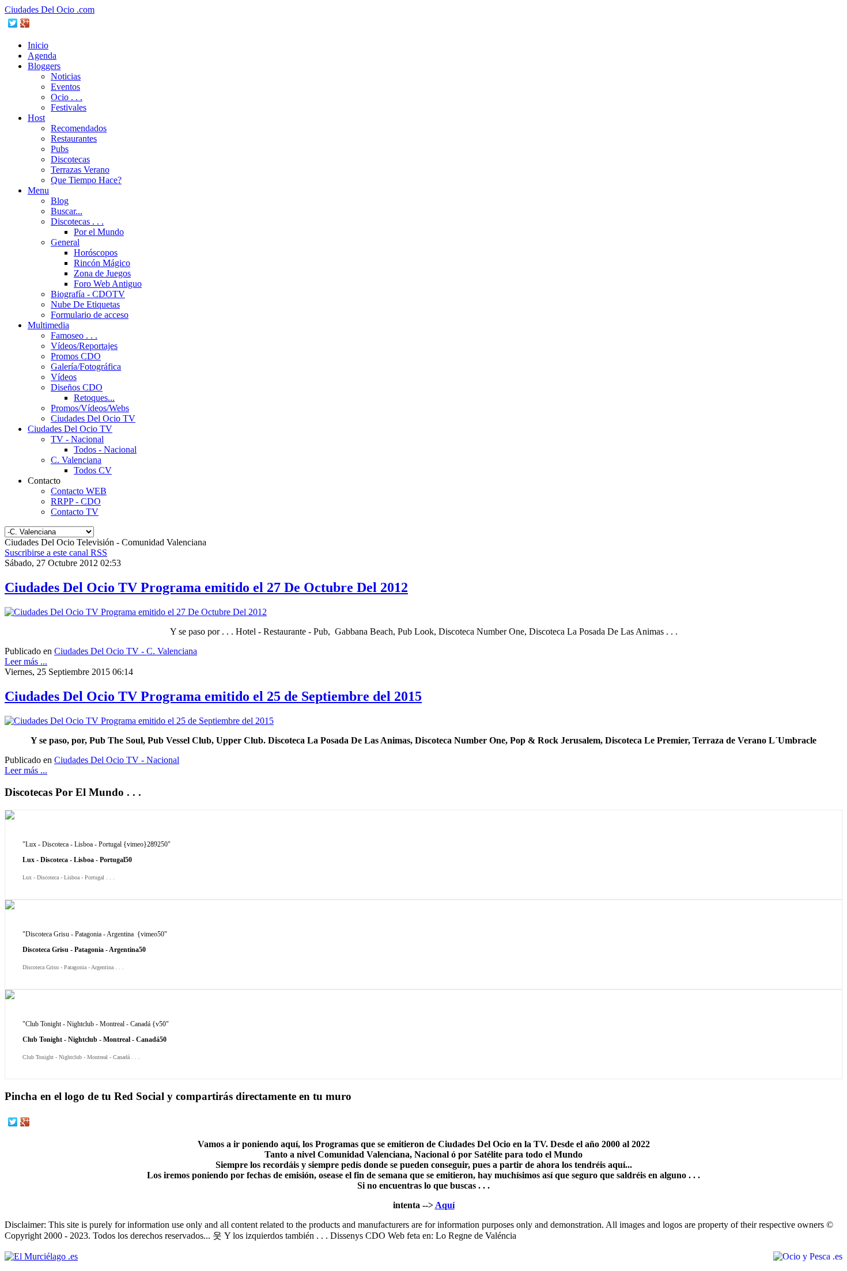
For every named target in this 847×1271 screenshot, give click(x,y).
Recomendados (79, 128)
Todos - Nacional (105, 449)
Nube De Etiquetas (85, 304)
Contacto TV (75, 512)
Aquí (445, 1205)
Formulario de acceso (89, 315)
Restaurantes (74, 138)
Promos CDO (76, 356)
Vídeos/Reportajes (84, 346)
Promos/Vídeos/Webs (90, 408)
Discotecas (70, 159)
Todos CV (93, 470)
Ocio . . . (66, 97)
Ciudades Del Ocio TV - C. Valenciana (125, 651)
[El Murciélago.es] (41, 1256)
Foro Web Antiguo (108, 284)
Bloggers (44, 66)
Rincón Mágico (102, 263)
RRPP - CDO (76, 501)
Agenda (42, 55)
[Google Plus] (25, 23)
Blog (60, 201)
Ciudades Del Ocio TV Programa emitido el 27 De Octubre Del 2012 (206, 587)
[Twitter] (13, 23)
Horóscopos (96, 252)
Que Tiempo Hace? (86, 180)
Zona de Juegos (102, 273)
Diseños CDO (77, 387)
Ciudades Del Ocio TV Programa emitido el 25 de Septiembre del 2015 (213, 696)
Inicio (38, 45)
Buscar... (66, 211)
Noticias (66, 76)
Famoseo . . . (74, 335)
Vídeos (64, 377)
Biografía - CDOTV (88, 294)
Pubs (60, 149)
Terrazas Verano (80, 169)
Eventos (65, 87)
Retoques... (94, 398)
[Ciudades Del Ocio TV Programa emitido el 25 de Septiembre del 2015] (139, 721)
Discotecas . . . (77, 221)
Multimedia (48, 325)
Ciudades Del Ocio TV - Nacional (116, 760)
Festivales (68, 107)
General (65, 242)
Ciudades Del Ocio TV (93, 418)
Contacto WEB (79, 491)
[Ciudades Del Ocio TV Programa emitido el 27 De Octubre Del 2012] (136, 612)
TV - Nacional (77, 439)
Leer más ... (26, 661)
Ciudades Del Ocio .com (49, 9)
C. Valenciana (76, 460)
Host (36, 118)
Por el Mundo (99, 232)
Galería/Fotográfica (86, 366)
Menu (38, 190)
